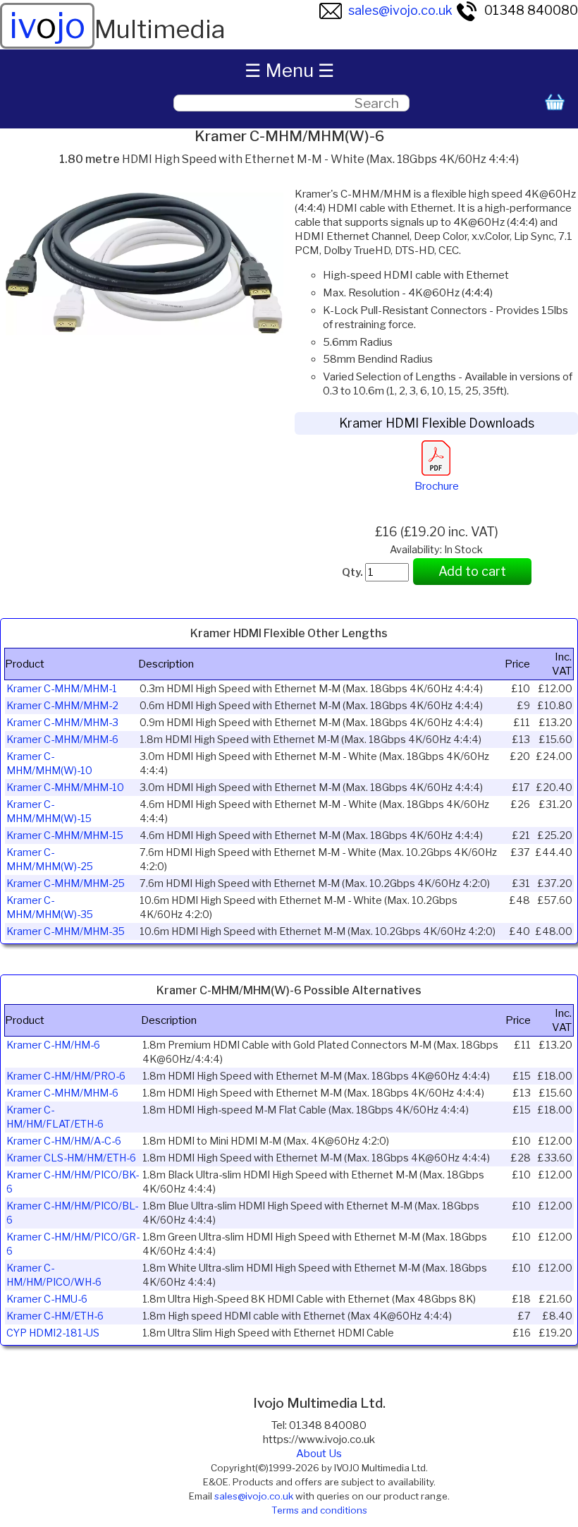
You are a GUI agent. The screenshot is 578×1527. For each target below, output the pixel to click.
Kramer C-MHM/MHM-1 (61, 688)
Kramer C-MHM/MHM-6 (62, 739)
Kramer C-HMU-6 (46, 1299)
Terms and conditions (319, 1510)
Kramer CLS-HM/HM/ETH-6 (71, 1158)
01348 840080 (531, 10)
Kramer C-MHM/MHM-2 (62, 705)
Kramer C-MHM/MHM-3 (62, 722)
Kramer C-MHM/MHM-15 (64, 835)
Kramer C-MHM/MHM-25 (65, 883)
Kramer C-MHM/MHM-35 (65, 931)
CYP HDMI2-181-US (52, 1333)
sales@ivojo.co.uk (400, 10)
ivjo (47, 25)
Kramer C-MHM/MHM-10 (65, 787)
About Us (319, 1453)
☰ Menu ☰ (289, 70)
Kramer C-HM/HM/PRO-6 (65, 1076)
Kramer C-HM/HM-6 (53, 1045)
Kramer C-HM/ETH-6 (55, 1316)
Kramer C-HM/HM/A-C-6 (63, 1141)
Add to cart (472, 571)
